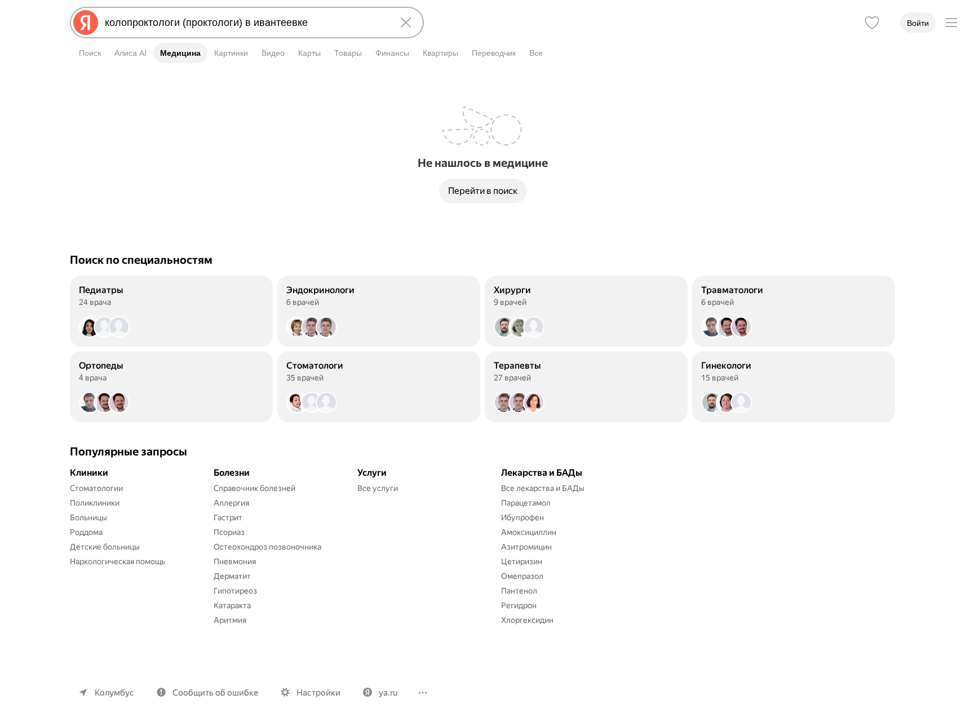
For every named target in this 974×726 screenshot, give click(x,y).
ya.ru (388, 693)
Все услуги (377, 488)
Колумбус (114, 693)
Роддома (86, 532)
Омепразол (522, 576)
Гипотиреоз (235, 590)
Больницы (88, 517)
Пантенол (519, 590)
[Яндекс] (85, 22)
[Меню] (951, 22)
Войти (918, 23)
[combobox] (244, 22)
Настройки (318, 693)
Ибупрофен (522, 517)
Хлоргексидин (527, 620)
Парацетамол (526, 502)
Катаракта (232, 605)
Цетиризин (521, 561)
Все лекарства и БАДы (543, 488)
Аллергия (231, 502)
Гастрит (228, 517)
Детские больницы (105, 546)
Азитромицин (526, 546)
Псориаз (229, 532)
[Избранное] (872, 22)
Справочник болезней (254, 488)
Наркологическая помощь (117, 561)
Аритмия (230, 620)
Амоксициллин (528, 532)
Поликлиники (94, 502)
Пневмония (235, 561)
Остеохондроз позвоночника (267, 546)
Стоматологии (96, 488)
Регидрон (519, 605)
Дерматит (232, 576)
